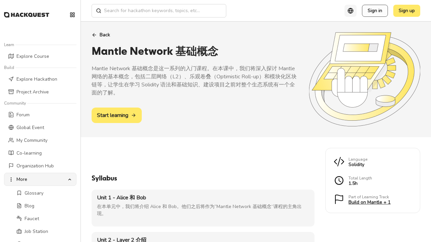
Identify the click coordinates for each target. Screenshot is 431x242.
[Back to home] (26, 14)
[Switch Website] (72, 15)
